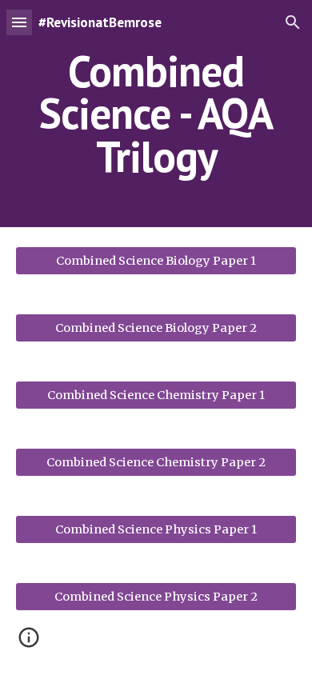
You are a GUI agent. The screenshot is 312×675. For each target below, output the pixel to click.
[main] (156, 113)
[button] (19, 22)
